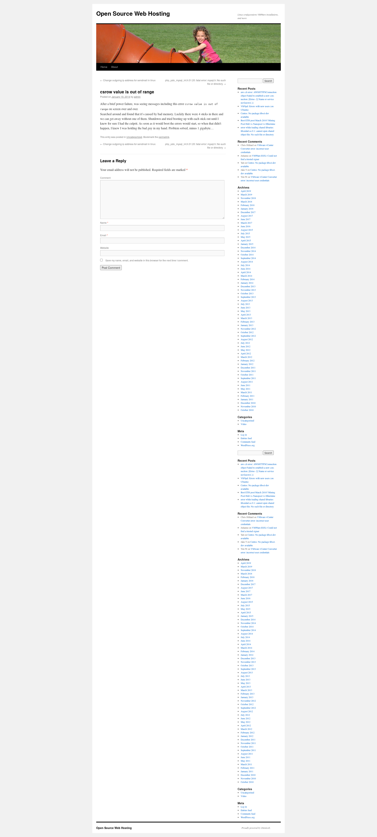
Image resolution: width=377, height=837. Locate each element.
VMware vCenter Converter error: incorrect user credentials (257, 148)
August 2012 (247, 339)
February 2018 (247, 205)
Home (104, 67)
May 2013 (245, 311)
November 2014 (248, 251)
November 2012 (248, 328)
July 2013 (245, 303)
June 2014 (245, 268)
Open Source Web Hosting (133, 13)
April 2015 (246, 240)
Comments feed (248, 441)
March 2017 (246, 222)
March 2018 (246, 201)
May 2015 (245, 236)
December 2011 (248, 367)
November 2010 (248, 406)
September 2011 (248, 378)
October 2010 (247, 409)
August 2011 (247, 381)
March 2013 (246, 318)
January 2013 (247, 325)
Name (104, 222)
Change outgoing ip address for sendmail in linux (128, 80)
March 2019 (246, 194)
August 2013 (247, 300)
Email (104, 235)
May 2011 (245, 388)
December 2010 (248, 402)
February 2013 (247, 321)
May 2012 (245, 349)
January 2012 (247, 364)
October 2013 (247, 293)
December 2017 (248, 212)
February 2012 (247, 360)
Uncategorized (134, 137)
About (114, 67)
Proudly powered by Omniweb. (256, 827)
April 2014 (246, 272)
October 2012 (247, 332)
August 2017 (247, 215)
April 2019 (246, 190)
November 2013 (248, 289)
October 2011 (247, 374)
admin (137, 96)
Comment (105, 177)
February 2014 (247, 279)
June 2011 (245, 385)
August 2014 (247, 261)
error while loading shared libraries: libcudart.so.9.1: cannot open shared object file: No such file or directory (257, 131)
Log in (244, 434)
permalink (164, 137)
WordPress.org (248, 445)
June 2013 (245, 307)
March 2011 (246, 392)
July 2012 (245, 342)
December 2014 (248, 247)
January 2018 (247, 208)
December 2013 (248, 286)
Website (104, 247)
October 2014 (247, 254)
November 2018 (248, 198)
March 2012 (246, 356)
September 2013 (248, 296)
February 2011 (247, 395)
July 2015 (245, 233)
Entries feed (246, 438)
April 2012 (246, 353)
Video (243, 424)
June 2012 (245, 346)
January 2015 (247, 243)
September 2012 (248, 335)
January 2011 (247, 399)
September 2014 (248, 258)
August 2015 (247, 229)
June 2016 (245, 226)
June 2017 (245, 219)
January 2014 (247, 282)
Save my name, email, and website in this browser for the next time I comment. (146, 260)
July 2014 (245, 265)
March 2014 (246, 275)
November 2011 (248, 371)
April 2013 (246, 314)
